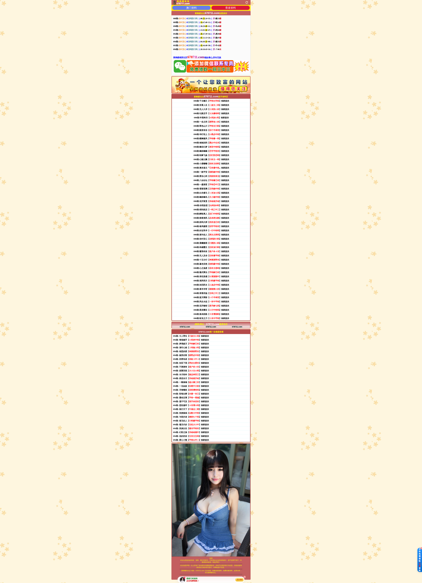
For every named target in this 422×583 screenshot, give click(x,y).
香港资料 (230, 7)
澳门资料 (191, 7)
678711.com (185, 327)
